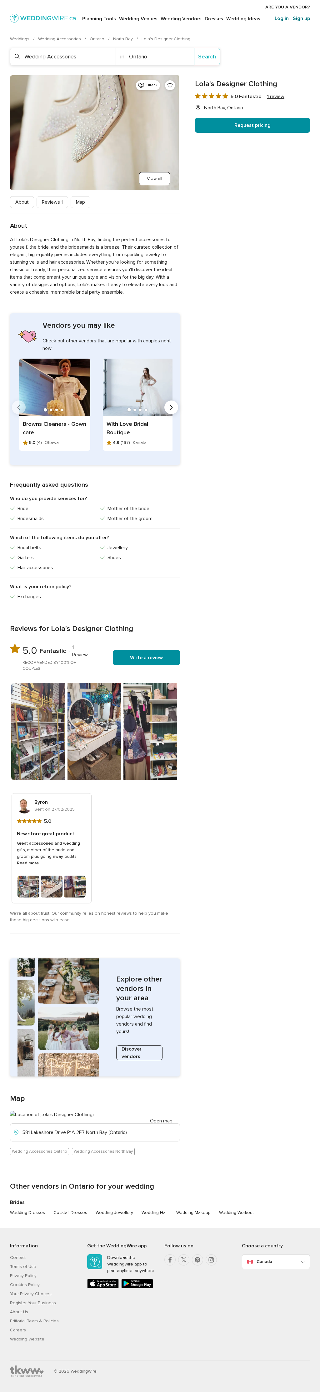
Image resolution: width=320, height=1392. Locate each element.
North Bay (123, 39)
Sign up (301, 18)
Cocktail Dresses (70, 1212)
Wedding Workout (236, 1212)
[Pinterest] (197, 1259)
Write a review (146, 657)
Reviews (52, 202)
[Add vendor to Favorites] (170, 85)
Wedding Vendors (181, 19)
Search (207, 56)
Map (80, 202)
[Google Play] (137, 1287)
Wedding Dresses (27, 1212)
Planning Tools (99, 19)
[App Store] (103, 1287)
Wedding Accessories (60, 39)
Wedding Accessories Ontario (39, 1151)
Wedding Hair (155, 1212)
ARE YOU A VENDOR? (287, 7)
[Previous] (19, 407)
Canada (264, 1261)
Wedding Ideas (243, 19)
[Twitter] (183, 1259)
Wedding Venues (138, 19)
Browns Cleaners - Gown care (54, 428)
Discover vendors (132, 1053)
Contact (18, 1257)
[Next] (171, 407)
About (22, 202)
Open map (161, 1121)
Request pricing (252, 125)
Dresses (214, 19)
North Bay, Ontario (223, 108)
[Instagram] (211, 1259)
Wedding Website (27, 1339)
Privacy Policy (23, 1275)
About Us (19, 1312)
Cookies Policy (25, 1284)
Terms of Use (23, 1266)
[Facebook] (170, 1259)
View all (154, 178)
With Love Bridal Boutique (127, 428)
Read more (28, 863)
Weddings (20, 39)
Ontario (98, 39)
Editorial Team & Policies (34, 1321)
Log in (282, 18)
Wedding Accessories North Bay (103, 1151)
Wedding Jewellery (114, 1212)
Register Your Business (33, 1302)
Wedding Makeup (193, 1212)
